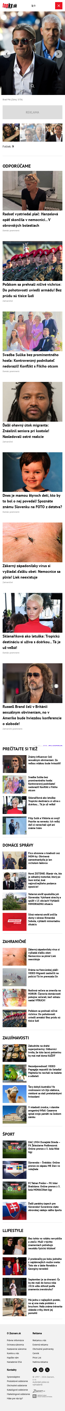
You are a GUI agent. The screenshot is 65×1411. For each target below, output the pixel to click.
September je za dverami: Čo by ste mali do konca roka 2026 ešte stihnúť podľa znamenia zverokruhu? (44, 1284)
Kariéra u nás (13, 1353)
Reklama (37, 1333)
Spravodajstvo (13, 1376)
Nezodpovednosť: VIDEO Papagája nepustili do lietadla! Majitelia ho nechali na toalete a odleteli (45, 1071)
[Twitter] (47, 1370)
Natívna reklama (40, 1361)
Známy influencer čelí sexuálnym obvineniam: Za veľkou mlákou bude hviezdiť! (44, 760)
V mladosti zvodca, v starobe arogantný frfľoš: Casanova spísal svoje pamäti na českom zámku (44, 1112)
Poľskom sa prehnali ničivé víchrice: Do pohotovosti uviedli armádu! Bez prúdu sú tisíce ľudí (44, 1015)
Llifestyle (13, 1230)
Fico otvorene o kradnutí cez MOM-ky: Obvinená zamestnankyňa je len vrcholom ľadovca (44, 858)
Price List (37, 1357)
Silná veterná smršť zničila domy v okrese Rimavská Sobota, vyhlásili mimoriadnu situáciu (44, 919)
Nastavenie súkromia (16, 1349)
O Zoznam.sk (14, 1333)
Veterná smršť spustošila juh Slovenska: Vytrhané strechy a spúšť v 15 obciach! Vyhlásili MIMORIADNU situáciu (44, 899)
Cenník (36, 1353)
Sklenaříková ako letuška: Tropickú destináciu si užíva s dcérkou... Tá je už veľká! (44, 801)
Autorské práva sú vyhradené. (41, 1383)
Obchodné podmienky (43, 1349)
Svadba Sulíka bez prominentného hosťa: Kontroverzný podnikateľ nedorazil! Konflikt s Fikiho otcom (43, 784)
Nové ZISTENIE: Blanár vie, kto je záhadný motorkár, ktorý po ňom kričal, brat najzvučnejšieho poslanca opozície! (45, 880)
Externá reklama (40, 1344)
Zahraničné (14, 941)
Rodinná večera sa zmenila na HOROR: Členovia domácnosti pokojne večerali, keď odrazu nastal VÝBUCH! (44, 995)
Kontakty (11, 1369)
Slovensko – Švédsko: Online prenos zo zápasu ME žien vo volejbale (44, 1166)
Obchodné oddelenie (17, 1385)
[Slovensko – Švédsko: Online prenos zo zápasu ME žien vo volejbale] (15, 1170)
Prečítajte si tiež (20, 749)
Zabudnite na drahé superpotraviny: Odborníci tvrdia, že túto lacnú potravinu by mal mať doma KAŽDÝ (44, 1050)
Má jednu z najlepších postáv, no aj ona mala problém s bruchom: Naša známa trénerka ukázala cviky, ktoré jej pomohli (45, 1306)
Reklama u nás (39, 1340)
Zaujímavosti (16, 1038)
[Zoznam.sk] (39, 1391)
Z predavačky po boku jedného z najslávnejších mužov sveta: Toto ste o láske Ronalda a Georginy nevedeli (45, 1263)
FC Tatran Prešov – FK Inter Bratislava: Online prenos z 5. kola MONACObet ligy (44, 1186)
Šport (9, 1134)
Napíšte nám (13, 1357)
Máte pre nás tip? (15, 1398)
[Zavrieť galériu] (58, 5)
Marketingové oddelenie (18, 1394)
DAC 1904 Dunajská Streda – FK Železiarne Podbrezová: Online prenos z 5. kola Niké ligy (44, 1147)
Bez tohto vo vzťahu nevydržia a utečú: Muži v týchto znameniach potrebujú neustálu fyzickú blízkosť (45, 1243)
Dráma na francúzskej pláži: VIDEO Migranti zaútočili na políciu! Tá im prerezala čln (43, 973)
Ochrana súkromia (15, 1344)
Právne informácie (15, 1340)
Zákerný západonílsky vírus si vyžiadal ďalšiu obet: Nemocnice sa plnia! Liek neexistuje (44, 954)
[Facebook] (35, 1370)
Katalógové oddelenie (17, 1389)
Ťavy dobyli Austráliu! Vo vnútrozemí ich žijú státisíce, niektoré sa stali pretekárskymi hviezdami (45, 1091)
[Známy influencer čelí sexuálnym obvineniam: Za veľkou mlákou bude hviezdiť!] (15, 764)
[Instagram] (41, 1370)
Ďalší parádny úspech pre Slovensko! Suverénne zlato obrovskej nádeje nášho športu (45, 1207)
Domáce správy (18, 845)
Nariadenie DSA (14, 1361)
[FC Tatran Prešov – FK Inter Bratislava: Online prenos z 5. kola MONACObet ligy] (15, 1190)
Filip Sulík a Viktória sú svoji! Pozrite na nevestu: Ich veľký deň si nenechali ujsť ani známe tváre (44, 823)
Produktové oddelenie (17, 1381)
